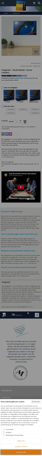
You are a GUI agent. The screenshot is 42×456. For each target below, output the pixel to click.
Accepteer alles (21, 452)
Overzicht (37, 402)
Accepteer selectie (21, 446)
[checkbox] (7, 429)
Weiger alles (21, 441)
